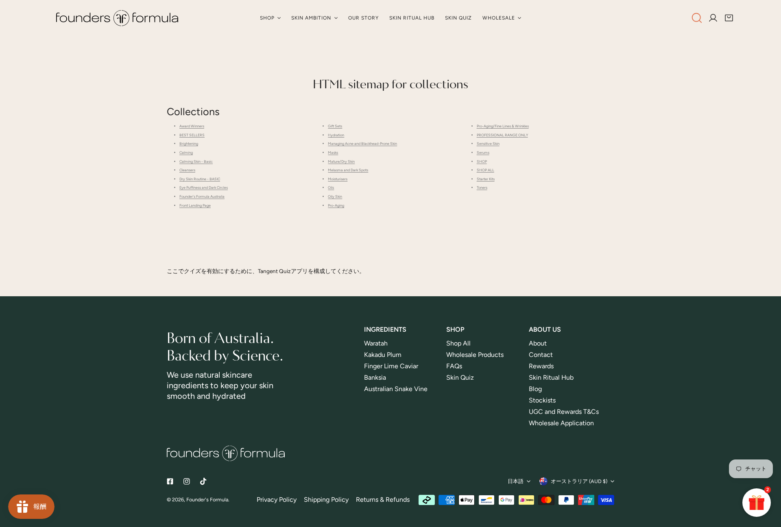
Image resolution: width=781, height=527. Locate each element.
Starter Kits (486, 179)
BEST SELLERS (192, 135)
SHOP (482, 161)
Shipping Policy (326, 499)
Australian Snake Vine (396, 389)
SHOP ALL (485, 170)
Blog (535, 389)
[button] (729, 18)
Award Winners (191, 126)
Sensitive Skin (488, 143)
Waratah (376, 343)
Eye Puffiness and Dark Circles (203, 187)
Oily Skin (335, 196)
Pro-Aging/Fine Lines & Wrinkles (503, 126)
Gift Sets (335, 126)
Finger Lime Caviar (391, 366)
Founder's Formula (207, 499)
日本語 (516, 481)
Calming (186, 152)
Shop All (458, 343)
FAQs (454, 366)
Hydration (336, 135)
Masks (333, 152)
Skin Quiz (460, 377)
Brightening (188, 143)
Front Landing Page (195, 205)
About (538, 343)
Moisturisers (337, 179)
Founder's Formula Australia (202, 196)
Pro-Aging (336, 205)
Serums (483, 152)
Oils (331, 187)
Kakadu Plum (382, 355)
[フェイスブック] (169, 481)
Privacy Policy (277, 499)
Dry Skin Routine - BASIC (199, 179)
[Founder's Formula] (117, 18)
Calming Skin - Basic (196, 161)
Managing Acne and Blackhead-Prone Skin (362, 143)
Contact (541, 355)
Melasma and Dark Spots (348, 170)
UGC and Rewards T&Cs (564, 411)
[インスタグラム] (187, 481)
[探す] (697, 18)
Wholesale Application (561, 423)
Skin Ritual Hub (551, 377)
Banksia (375, 377)
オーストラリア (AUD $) (579, 481)
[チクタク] (203, 481)
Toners (482, 187)
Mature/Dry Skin (341, 161)
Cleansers (187, 170)
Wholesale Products (475, 355)
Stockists (542, 400)
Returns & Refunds (383, 499)
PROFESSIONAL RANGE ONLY (502, 135)
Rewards (541, 366)
